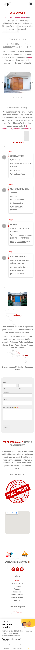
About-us (17, 600)
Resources (17, 592)
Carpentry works (17, 583)
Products (17, 589)
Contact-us (17, 586)
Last (19, 388)
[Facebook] (13, 569)
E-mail (5, 400)
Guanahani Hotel (17, 595)
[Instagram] (17, 569)
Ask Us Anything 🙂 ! (10, 407)
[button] (30, 3)
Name (5, 382)
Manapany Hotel (17, 597)
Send (6, 427)
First (4, 388)
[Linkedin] (22, 569)
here (30, 57)
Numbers (6, 392)
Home (17, 581)
